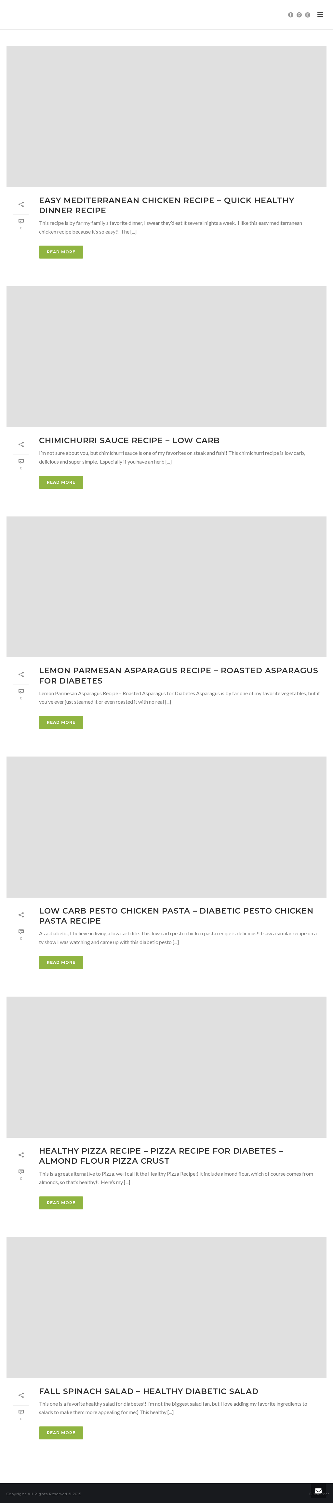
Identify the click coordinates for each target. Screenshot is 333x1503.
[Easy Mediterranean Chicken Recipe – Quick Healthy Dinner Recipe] (166, 116)
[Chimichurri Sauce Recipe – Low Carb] (166, 356)
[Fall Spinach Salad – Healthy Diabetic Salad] (166, 1307)
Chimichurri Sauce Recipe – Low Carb (129, 440)
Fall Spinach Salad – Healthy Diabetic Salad (149, 1391)
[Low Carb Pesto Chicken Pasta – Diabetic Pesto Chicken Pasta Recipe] (166, 827)
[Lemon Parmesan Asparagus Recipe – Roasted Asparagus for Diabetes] (166, 587)
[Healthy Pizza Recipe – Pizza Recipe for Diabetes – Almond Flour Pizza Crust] (166, 1067)
